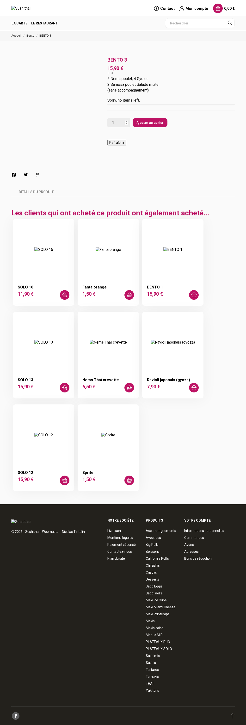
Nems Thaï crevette (100, 380)
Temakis (152, 677)
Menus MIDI (154, 635)
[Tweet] (26, 174)
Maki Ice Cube (156, 600)
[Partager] (14, 174)
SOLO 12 (25, 472)
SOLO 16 (25, 287)
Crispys (151, 572)
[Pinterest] (38, 174)
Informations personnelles (204, 531)
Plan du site (116, 558)
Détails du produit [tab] (36, 192)
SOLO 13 (25, 380)
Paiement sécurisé (121, 545)
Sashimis (153, 656)
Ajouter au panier (150, 123)
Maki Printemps (158, 614)
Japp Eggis (154, 586)
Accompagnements (161, 531)
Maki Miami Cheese (160, 607)
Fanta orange (94, 287)
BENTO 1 (155, 287)
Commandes (194, 538)
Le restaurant (44, 23)
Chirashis (153, 565)
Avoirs (189, 545)
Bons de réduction (198, 558)
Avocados (153, 538)
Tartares (152, 670)
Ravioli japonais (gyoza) (168, 380)
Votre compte (197, 520)
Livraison (114, 531)
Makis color (154, 628)
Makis (150, 621)
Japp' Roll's (154, 593)
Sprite (87, 472)
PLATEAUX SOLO (159, 649)
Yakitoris (152, 690)
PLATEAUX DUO (158, 642)
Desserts (152, 579)
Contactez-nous (119, 551)
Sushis (151, 663)
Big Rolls (152, 545)
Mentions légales (120, 538)
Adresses (191, 551)
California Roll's (157, 558)
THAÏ (150, 683)
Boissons (153, 551)
